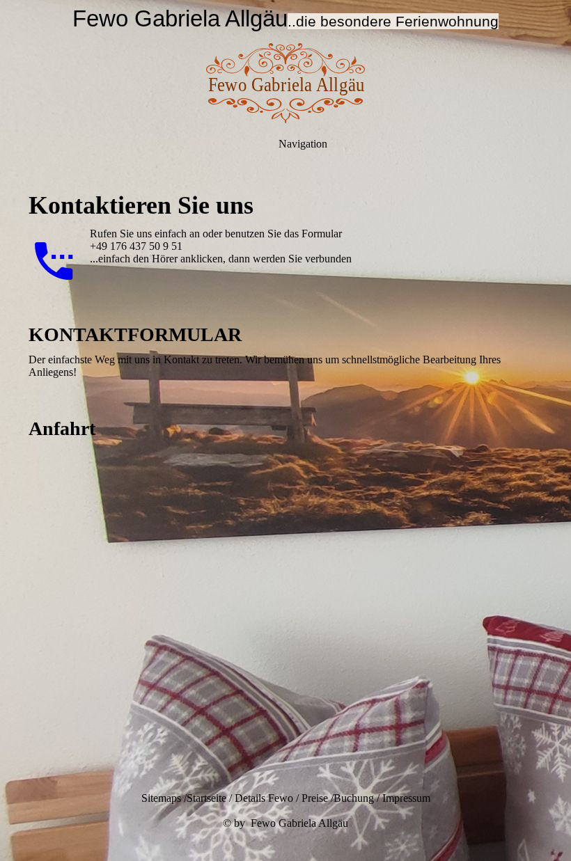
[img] (285, 83)
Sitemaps (161, 798)
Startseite (206, 798)
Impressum (406, 798)
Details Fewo (264, 798)
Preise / (318, 798)
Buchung (354, 798)
